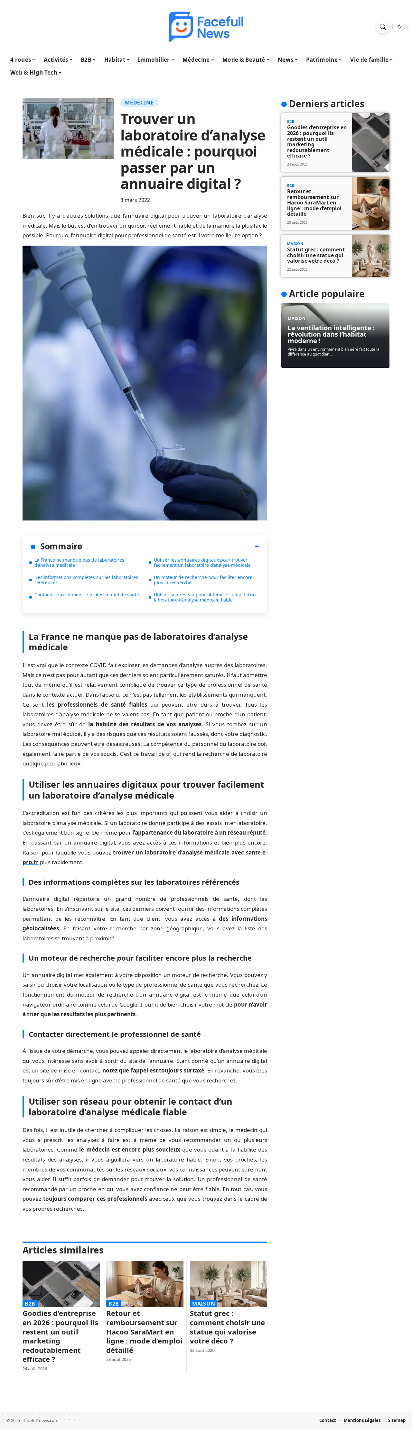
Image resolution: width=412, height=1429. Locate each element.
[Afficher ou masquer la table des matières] (171, 546)
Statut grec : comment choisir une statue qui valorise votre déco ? (227, 1326)
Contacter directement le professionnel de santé (86, 595)
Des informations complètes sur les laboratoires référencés (86, 579)
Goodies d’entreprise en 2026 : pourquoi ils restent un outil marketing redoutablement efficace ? (60, 1336)
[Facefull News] (206, 26)
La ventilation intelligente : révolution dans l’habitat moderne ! (331, 334)
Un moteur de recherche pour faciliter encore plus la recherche (203, 579)
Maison (203, 1303)
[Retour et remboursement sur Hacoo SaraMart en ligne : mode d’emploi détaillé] (144, 1284)
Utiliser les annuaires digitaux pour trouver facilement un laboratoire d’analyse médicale (202, 562)
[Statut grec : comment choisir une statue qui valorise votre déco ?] (228, 1284)
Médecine (139, 102)
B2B (30, 1303)
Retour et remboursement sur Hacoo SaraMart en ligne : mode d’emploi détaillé (144, 1331)
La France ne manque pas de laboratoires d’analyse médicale (79, 562)
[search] (382, 26)
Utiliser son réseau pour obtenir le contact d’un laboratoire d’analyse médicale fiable (205, 597)
